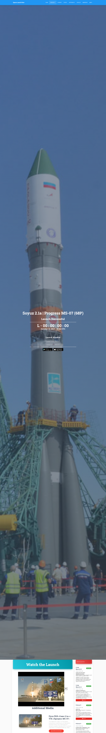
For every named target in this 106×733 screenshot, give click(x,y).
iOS (91, 2)
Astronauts (72, 2)
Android (86, 2)
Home (47, 2)
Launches (52, 2)
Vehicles (79, 2)
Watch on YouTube (56, 731)
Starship (60, 2)
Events (65, 2)
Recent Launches (81, 661)
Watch (84, 700)
